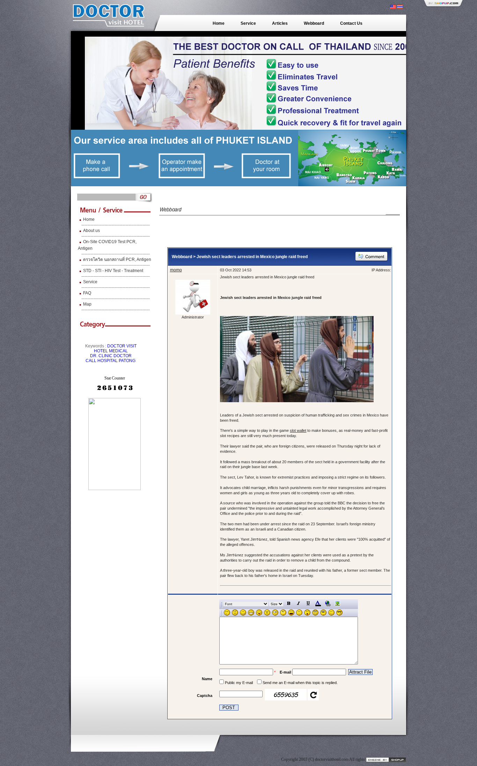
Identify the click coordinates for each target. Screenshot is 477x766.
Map (87, 304)
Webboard (314, 23)
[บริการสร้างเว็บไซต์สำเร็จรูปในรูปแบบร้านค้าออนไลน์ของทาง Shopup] (386, 759)
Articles (280, 23)
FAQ (87, 293)
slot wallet (298, 430)
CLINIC (105, 355)
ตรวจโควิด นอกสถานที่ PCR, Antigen (117, 259)
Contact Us (351, 23)
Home (219, 23)
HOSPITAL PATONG (116, 360)
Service (248, 23)
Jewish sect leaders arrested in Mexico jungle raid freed (252, 256)
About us (91, 230)
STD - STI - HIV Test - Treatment (113, 270)
